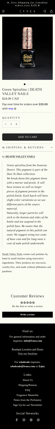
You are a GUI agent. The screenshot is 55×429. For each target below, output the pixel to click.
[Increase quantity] (16, 124)
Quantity (11, 117)
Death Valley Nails (12, 254)
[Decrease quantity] (5, 124)
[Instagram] (24, 420)
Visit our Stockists (27, 353)
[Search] (45, 11)
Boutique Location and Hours (27, 349)
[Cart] (51, 11)
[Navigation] (3, 11)
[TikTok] (38, 420)
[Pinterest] (31, 420)
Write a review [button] (27, 314)
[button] (25, 84)
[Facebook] (16, 420)
